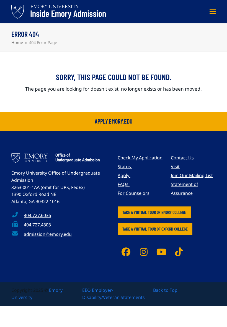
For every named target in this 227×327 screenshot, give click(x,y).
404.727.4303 (37, 225)
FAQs (124, 184)
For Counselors (133, 193)
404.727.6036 (37, 215)
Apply (124, 175)
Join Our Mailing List (192, 175)
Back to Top (165, 290)
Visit (175, 167)
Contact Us (182, 158)
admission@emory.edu (48, 234)
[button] (213, 11)
